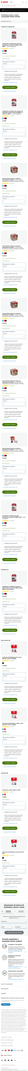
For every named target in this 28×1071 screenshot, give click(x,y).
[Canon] (4, 2)
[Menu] (26, 2)
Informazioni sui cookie (6, 1042)
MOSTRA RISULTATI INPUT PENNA (15, 932)
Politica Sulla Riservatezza (7, 1040)
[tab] (7, 911)
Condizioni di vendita (6, 1037)
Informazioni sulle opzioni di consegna (15, 952)
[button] (18, 918)
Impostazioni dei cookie (7, 1045)
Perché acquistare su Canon (15, 979)
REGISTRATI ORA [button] (5, 1004)
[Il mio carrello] (23, 2)
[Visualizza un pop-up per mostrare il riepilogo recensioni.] (14, 48)
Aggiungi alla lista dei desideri (10, 91)
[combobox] (14, 5)
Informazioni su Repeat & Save (9, 82)
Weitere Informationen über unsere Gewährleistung (15, 967)
